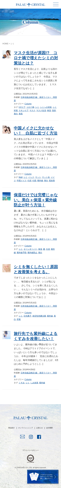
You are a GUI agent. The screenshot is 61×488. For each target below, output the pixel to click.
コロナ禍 (30, 107)
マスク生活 (41, 110)
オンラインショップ (25, 428)
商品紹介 (11, 428)
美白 (16, 114)
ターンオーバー (30, 249)
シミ (37, 107)
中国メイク (22, 180)
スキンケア (23, 110)
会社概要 (49, 428)
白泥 (29, 180)
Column (28, 104)
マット (38, 177)
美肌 (21, 114)
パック (31, 177)
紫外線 (40, 180)
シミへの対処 (46, 107)
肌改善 (52, 180)
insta (31, 437)
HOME (5, 44)
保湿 (49, 110)
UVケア (22, 107)
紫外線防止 (32, 252)
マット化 (46, 177)
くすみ (22, 383)
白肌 (34, 180)
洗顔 (54, 110)
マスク (32, 110)
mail (22, 437)
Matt (20, 177)
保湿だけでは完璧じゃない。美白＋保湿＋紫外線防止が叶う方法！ (36, 200)
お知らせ (39, 428)
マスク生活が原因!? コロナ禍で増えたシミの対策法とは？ (36, 58)
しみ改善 (34, 383)
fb (39, 437)
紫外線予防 (22, 252)
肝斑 (19, 319)
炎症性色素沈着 (39, 316)
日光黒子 (27, 316)
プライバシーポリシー (30, 450)
